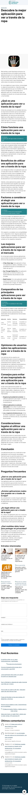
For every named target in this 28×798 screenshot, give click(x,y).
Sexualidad (4, 7)
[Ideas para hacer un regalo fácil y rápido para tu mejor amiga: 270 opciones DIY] (14, 710)
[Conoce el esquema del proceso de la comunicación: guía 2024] (14, 664)
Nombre (3, 617)
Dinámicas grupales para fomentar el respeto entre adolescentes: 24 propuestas (15, 746)
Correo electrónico (7, 624)
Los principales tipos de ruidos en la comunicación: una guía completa (16, 735)
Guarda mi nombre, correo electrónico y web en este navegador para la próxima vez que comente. (12, 640)
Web (2, 631)
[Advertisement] (14, 38)
